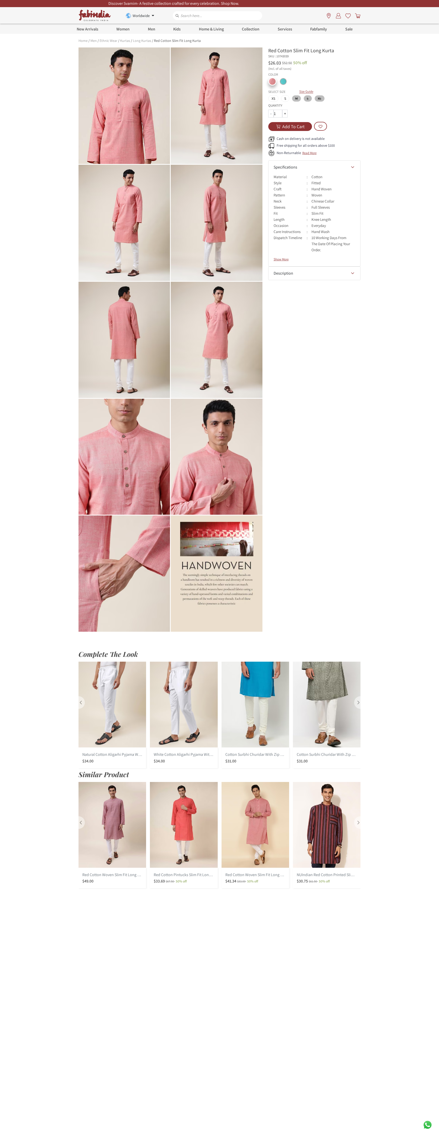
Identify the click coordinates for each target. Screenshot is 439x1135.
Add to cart (293, 126)
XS (273, 98)
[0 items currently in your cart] (356, 15)
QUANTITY (275, 105)
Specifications (285, 167)
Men (93, 40)
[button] (272, 81)
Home (83, 40)
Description (283, 273)
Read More (309, 153)
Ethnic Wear (108, 40)
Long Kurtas (142, 40)
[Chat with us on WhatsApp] (427, 1124)
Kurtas (125, 40)
